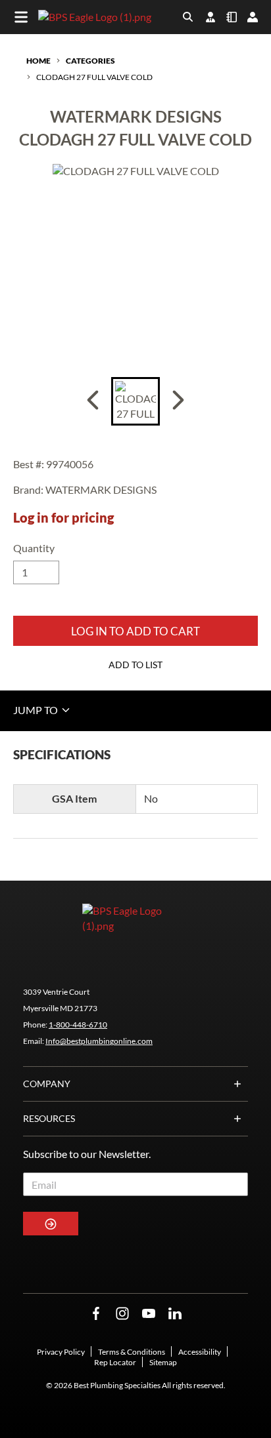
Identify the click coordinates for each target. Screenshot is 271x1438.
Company (46, 1083)
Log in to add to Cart (135, 631)
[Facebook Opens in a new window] (96, 1314)
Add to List (135, 664)
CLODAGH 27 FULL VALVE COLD (94, 77)
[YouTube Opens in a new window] (148, 1314)
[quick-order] (231, 17)
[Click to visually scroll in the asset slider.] (92, 401)
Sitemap (163, 1362)
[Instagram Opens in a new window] (122, 1314)
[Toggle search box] (188, 17)
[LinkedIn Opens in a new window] (175, 1314)
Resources (49, 1118)
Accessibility (199, 1352)
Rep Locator (115, 1362)
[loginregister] (252, 17)
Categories (90, 61)
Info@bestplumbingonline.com (99, 1041)
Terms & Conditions (131, 1352)
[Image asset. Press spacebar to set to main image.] (135, 401)
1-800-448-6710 (78, 1024)
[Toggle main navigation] (21, 17)
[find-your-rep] (210, 17)
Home (38, 61)
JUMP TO (36, 710)
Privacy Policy (61, 1352)
